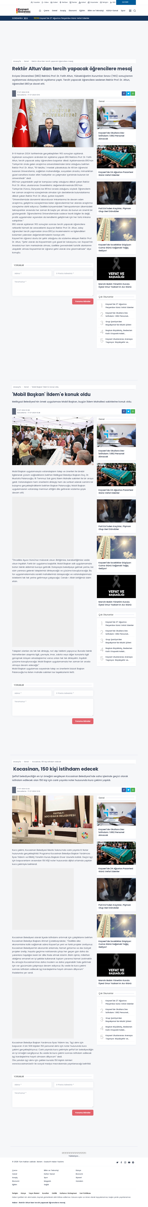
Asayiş (63, 10)
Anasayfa (17, 61)
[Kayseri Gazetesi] (23, 10)
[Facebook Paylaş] (124, 93)
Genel (54, 10)
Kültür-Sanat (112, 10)
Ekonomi (73, 10)
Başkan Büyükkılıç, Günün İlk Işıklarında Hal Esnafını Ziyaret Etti (66, 18)
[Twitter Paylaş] (128, 93)
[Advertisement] (74, 42)
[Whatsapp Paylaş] (133, 93)
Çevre (46, 10)
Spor (123, 10)
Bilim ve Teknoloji (95, 10)
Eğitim (82, 10)
